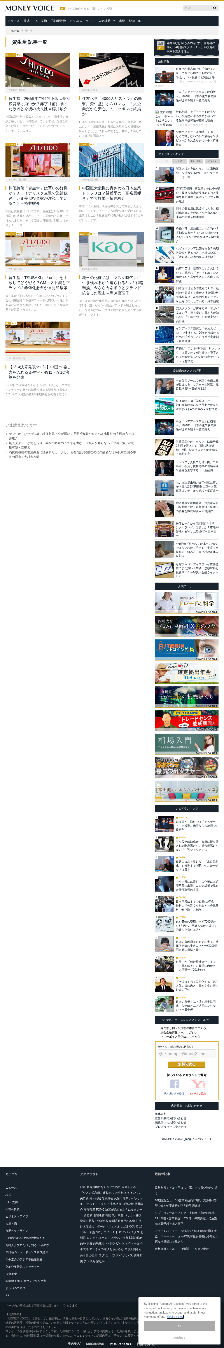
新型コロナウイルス (102, 1232)
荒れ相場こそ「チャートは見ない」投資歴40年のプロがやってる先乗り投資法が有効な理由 (196, 116)
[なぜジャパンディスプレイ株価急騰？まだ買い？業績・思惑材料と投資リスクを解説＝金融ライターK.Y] (164, 570)
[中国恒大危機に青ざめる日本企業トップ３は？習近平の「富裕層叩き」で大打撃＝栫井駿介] (111, 160)
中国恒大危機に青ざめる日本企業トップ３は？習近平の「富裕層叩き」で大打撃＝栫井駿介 (111, 193)
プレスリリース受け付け (170, 1126)
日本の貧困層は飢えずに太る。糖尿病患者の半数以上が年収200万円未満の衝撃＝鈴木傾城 (198, 213)
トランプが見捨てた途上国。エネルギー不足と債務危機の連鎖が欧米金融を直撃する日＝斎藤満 (197, 466)
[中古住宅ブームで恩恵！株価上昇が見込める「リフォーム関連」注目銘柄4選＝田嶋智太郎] (164, 386)
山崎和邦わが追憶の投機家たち (25, 1238)
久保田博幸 (121, 1198)
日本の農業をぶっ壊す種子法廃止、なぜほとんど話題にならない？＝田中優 (196, 1005)
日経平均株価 (126, 1220)
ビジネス (212, 161)
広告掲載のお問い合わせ (170, 1118)
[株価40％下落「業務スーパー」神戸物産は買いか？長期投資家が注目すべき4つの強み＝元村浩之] (164, 406)
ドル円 (84, 1232)
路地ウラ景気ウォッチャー (22, 1266)
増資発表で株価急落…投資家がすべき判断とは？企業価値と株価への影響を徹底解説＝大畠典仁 (197, 507)
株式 (27, 21)
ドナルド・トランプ (96, 1204)
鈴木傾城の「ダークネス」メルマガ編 (104, 1226)
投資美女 (11, 1274)
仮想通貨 (99, 1215)
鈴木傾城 (95, 1198)
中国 (137, 1243)
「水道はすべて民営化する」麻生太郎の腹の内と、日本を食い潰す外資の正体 (197, 985)
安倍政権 (116, 1204)
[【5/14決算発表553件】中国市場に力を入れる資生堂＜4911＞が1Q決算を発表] (37, 339)
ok (179, 1326)
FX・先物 (40, 21)
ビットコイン (124, 1243)
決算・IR (135, 21)
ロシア (91, 1237)
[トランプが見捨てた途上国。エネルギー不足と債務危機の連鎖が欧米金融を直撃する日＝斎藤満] (164, 468)
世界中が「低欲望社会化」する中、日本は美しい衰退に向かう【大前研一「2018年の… (196, 965)
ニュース (13, 21)
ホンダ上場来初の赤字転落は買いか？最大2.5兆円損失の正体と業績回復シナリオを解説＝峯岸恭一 (197, 486)
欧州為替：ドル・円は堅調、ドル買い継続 (182, 1249)
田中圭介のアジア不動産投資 (23, 1259)
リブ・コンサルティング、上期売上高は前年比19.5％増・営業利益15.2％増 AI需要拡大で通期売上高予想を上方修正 (186, 1218)
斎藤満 (88, 1215)
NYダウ (110, 1243)
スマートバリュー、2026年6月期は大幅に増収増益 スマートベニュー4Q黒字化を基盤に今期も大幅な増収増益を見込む (186, 1236)
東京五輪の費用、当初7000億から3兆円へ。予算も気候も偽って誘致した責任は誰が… (196, 925)
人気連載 (104, 21)
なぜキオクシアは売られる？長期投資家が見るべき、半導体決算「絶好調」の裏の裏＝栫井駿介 (197, 253)
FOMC (100, 1209)
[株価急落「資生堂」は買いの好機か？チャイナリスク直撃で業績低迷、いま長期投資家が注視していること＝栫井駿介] (37, 160)
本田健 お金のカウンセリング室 (25, 1281)
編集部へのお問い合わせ (170, 1122)
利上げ (125, 1192)
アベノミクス (131, 1232)
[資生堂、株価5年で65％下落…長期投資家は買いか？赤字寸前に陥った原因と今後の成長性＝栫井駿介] (37, 70)
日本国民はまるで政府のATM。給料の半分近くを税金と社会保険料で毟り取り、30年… (197, 905)
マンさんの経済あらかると (106, 1249)
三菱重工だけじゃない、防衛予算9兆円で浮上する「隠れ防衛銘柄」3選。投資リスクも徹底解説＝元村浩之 (197, 447)
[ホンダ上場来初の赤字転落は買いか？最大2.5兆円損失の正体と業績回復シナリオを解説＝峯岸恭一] (164, 488)
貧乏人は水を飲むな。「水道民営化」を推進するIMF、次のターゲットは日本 (197, 173)
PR (7, 1295)
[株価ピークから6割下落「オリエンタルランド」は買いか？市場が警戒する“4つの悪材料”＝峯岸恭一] (164, 529)
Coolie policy (175, 1316)
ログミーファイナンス (115, 1255)
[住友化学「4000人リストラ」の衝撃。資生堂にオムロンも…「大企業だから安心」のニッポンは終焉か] (111, 70)
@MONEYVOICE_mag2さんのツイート (186, 1139)
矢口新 (84, 1198)
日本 (119, 1232)
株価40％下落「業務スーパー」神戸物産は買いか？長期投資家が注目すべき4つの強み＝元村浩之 (197, 404)
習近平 (100, 1261)
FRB (139, 1220)
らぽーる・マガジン (109, 1237)
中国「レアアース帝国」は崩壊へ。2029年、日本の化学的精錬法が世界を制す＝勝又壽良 (196, 96)
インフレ (136, 1192)
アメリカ (89, 1261)
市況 (122, 21)
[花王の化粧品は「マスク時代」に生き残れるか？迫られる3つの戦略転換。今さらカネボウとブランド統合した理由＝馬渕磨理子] (111, 249)
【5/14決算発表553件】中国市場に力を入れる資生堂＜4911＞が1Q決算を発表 (39, 372)
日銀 (83, 1187)
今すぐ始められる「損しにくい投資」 (90, 8)
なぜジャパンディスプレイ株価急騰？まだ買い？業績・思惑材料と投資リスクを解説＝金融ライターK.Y (197, 570)
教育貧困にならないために (104, 1187)
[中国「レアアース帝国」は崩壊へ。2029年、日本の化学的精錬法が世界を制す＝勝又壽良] (164, 427)
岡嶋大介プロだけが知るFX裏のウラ (28, 1245)
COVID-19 (135, 1226)
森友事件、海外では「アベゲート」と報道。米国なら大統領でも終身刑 (197, 825)
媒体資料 (160, 1114)
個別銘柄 (107, 1198)
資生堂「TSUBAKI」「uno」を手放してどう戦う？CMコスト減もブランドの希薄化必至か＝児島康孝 (39, 282)
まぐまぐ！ (73, 1305)
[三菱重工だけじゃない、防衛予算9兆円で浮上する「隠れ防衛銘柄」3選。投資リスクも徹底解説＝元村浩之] (164, 447)
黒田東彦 (117, 1215)
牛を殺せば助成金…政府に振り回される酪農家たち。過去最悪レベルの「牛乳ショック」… (197, 845)
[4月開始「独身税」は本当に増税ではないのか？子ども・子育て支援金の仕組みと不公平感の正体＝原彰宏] (164, 549)
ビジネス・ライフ (82, 21)
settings (179, 1337)
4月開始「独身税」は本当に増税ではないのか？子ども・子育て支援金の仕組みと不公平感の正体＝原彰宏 (197, 550)
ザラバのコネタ (15, 1288)
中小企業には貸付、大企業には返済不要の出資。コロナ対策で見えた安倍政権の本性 (197, 885)
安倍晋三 (89, 1209)
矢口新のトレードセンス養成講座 (26, 1252)
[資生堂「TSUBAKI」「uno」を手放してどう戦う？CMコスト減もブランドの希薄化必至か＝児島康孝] (37, 249)
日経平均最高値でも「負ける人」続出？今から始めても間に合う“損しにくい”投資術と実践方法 (197, 73)
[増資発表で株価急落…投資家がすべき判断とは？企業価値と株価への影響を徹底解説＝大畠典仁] (164, 508)
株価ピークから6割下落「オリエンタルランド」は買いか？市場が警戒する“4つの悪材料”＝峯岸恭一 (197, 529)
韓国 (108, 1215)
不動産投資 (58, 21)
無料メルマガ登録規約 (170, 1046)
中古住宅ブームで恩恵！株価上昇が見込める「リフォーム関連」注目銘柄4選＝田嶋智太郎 (197, 384)
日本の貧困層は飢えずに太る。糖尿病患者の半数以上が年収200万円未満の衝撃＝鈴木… (197, 945)
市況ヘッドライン (16, 1230)
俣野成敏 (128, 1204)
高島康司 (99, 1243)
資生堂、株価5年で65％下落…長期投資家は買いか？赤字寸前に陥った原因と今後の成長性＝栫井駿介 (39, 103)
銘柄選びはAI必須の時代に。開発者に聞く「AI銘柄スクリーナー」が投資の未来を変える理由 (191, 47)
